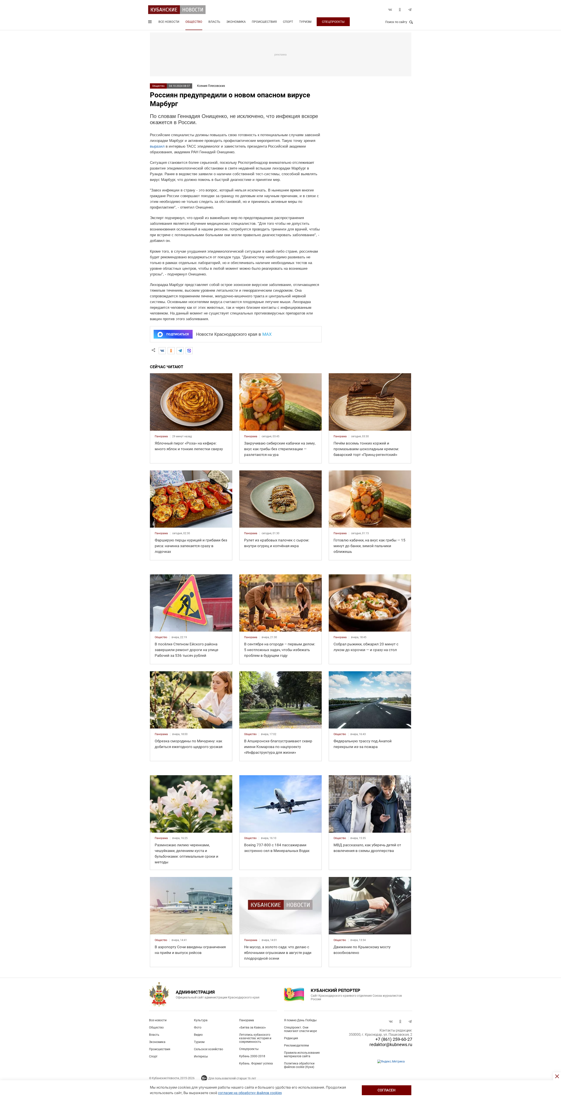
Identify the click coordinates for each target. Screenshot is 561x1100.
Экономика (236, 21)
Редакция (291, 1038)
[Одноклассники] (171, 350)
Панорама (246, 1020)
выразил (157, 146)
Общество (193, 21)
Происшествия (264, 21)
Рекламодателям (296, 1045)
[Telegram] (180, 350)
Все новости (168, 21)
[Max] (189, 350)
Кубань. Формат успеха (256, 1063)
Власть (214, 21)
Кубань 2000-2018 (252, 1056)
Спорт (288, 21)
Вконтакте (390, 9)
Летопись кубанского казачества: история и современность (255, 1038)
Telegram (410, 9)
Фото (197, 1027)
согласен (386, 1090)
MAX (267, 334)
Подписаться (177, 334)
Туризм (305, 21)
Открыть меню (150, 22)
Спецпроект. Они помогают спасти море (300, 1029)
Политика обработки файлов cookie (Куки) (299, 1065)
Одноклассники (400, 9)
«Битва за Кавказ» (252, 1027)
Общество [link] (161, 637)
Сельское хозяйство (208, 1049)
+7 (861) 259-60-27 (393, 1039)
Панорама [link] (161, 436)
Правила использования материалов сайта (302, 1054)
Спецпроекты (333, 21)
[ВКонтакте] (162, 350)
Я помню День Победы (300, 1020)
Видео (198, 1034)
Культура (201, 1020)
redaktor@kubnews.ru (390, 1044)
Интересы (201, 1056)
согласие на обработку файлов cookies (250, 1093)
